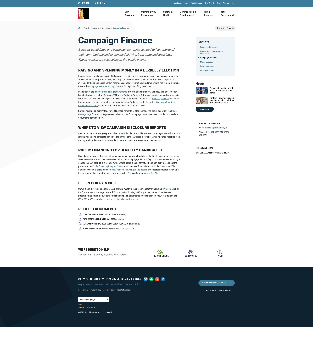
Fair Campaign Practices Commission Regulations (111, 224)
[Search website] (233, 3)
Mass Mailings (206, 62)
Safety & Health (168, 13)
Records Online (114, 284)
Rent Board (209, 3)
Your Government (227, 13)
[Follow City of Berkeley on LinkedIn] (163, 279)
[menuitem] (126, 14)
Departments (85, 284)
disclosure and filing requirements (111, 92)
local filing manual (160, 98)
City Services (129, 13)
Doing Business (208, 13)
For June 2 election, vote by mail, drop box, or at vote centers (222, 90)
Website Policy (109, 290)
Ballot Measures (207, 66)
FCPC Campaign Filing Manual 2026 (103, 219)
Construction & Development (188, 13)
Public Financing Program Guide (107, 166)
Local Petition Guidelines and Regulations (212, 52)
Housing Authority (180, 3)
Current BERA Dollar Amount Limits (104, 215)
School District (223, 3)
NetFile (167, 189)
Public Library (196, 3)
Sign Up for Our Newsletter (216, 283)
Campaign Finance (208, 57)
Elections (106, 28)
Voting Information (208, 70)
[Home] (79, 28)
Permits (99, 284)
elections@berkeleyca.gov (125, 199)
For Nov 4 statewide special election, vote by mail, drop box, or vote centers (222, 100)
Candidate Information (209, 47)
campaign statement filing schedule (106, 86)
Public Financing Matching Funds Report (128, 170)
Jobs (137, 284)
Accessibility (83, 290)
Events (128, 284)
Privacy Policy (95, 290)
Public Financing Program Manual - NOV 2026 (108, 229)
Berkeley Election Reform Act (215, 153)
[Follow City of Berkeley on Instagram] (157, 279)
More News (204, 109)
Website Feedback (124, 290)
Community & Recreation (148, 13)
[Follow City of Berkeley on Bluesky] (146, 279)
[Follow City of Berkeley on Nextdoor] (151, 279)
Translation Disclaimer (87, 307)
